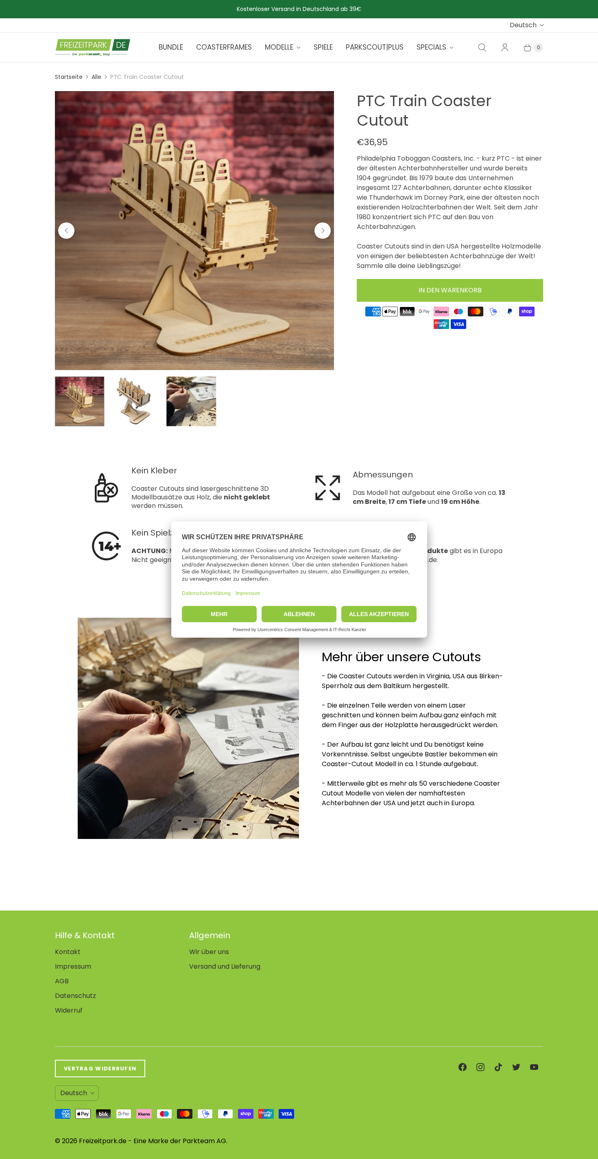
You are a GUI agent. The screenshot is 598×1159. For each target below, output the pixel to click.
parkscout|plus (375, 47)
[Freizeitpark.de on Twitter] (516, 1067)
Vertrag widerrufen (100, 1068)
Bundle (171, 47)
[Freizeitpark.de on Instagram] (480, 1067)
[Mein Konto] (504, 47)
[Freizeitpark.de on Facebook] (462, 1067)
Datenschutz (75, 995)
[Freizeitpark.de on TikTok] (498, 1067)
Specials (431, 47)
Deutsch (523, 25)
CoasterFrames (224, 47)
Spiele (323, 47)
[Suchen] (482, 47)
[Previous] (66, 230)
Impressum (73, 966)
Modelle (279, 47)
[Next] (322, 230)
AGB (62, 981)
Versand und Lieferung (224, 966)
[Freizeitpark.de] (92, 47)
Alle (96, 77)
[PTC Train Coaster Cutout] (194, 230)
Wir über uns (209, 951)
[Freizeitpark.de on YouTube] (534, 1067)
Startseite (69, 77)
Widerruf (69, 1010)
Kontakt (68, 951)
